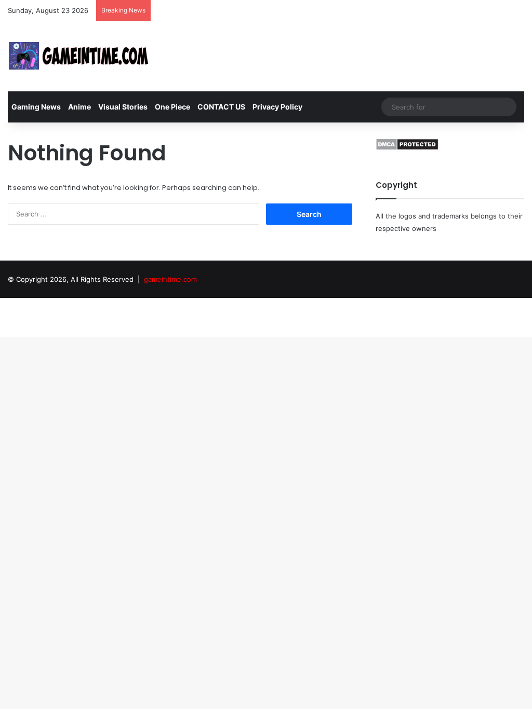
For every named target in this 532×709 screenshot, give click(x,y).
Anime (79, 106)
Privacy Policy (277, 106)
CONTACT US (221, 106)
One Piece (172, 106)
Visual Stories (123, 106)
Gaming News (36, 106)
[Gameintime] (79, 56)
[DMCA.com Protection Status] (407, 148)
